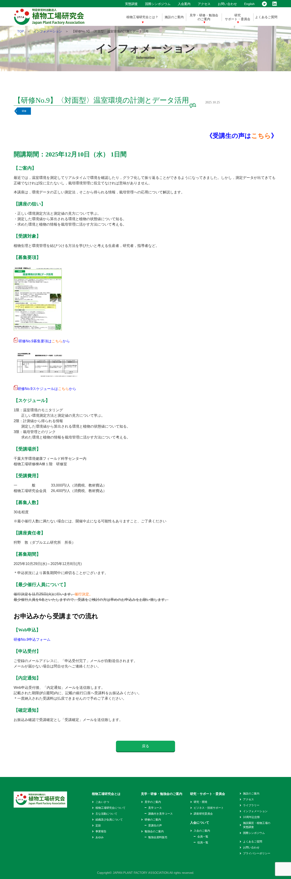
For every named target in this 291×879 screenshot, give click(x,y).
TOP (20, 31)
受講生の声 (155, 825)
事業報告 (100, 831)
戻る (145, 746)
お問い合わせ (227, 4)
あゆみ (99, 837)
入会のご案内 (202, 830)
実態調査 (131, 4)
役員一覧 (202, 842)
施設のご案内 (174, 17)
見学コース (155, 807)
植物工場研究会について (110, 807)
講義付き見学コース (160, 813)
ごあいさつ (102, 802)
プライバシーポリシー (256, 853)
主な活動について (106, 813)
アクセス (204, 4)
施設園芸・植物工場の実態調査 (256, 825)
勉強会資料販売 (157, 837)
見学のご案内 (153, 802)
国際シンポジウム (158, 4)
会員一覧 (202, 836)
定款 (98, 825)
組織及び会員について (109, 819)
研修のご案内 (153, 819)
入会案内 (184, 4)
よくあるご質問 (266, 17)
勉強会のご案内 (154, 831)
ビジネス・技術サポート (209, 807)
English (249, 4)
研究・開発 (200, 802)
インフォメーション (47, 31)
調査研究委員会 (203, 813)
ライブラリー (251, 805)
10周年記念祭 (251, 817)
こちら (261, 135)
